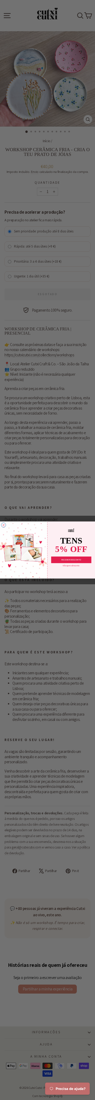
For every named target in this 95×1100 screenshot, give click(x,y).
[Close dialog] (3, 525)
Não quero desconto (71, 565)
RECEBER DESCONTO (71, 559)
